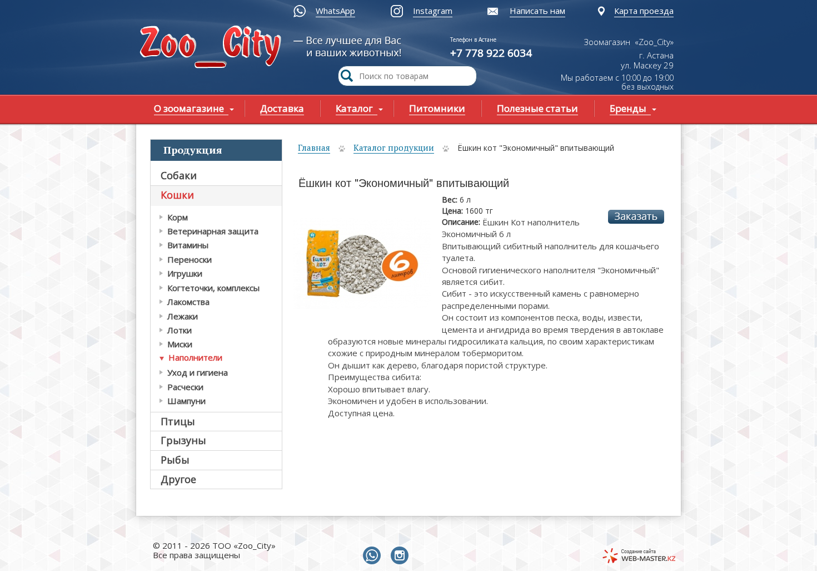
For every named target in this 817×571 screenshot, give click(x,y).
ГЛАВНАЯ (213, 48)
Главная (314, 147)
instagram (402, 556)
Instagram (432, 10)
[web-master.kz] (638, 555)
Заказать (636, 217)
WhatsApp (335, 10)
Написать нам (537, 10)
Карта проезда (644, 10)
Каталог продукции (393, 147)
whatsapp (374, 556)
